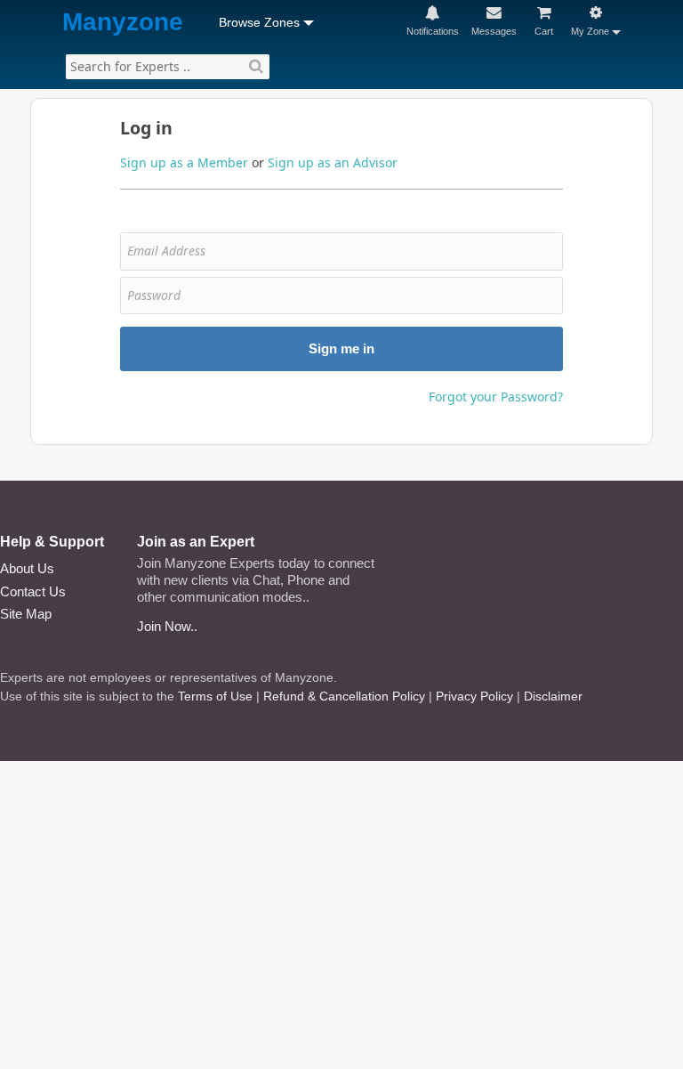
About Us (27, 568)
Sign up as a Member (184, 162)
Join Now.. (167, 626)
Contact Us (33, 591)
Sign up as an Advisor (333, 162)
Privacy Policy (474, 696)
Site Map (26, 613)
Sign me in (341, 348)
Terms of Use (215, 696)
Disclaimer (553, 696)
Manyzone (122, 22)
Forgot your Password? (496, 396)
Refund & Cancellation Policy (344, 696)
